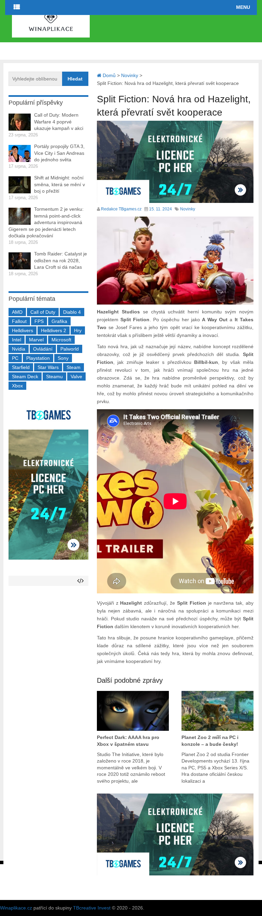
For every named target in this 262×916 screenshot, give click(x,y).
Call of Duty (42, 312)
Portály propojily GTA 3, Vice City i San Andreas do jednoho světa (59, 153)
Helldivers (22, 330)
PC (15, 358)
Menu (243, 7)
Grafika (59, 321)
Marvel (36, 339)
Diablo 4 (72, 312)
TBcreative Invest (92, 908)
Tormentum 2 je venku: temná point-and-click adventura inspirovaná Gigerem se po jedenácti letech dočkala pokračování (46, 222)
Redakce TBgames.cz (121, 209)
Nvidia (18, 349)
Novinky (187, 209)
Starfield (21, 367)
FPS (39, 321)
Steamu (54, 376)
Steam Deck (25, 376)
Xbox (17, 385)
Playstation (38, 358)
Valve (76, 376)
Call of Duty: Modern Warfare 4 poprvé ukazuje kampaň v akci (58, 121)
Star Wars (48, 367)
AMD (17, 312)
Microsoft (61, 339)
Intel (16, 339)
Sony (63, 358)
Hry (78, 330)
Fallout (19, 321)
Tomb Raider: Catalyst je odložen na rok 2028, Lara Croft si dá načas (60, 260)
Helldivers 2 (53, 330)
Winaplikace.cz (16, 908)
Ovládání (43, 349)
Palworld (69, 349)
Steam (74, 367)
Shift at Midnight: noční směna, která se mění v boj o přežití (59, 184)
